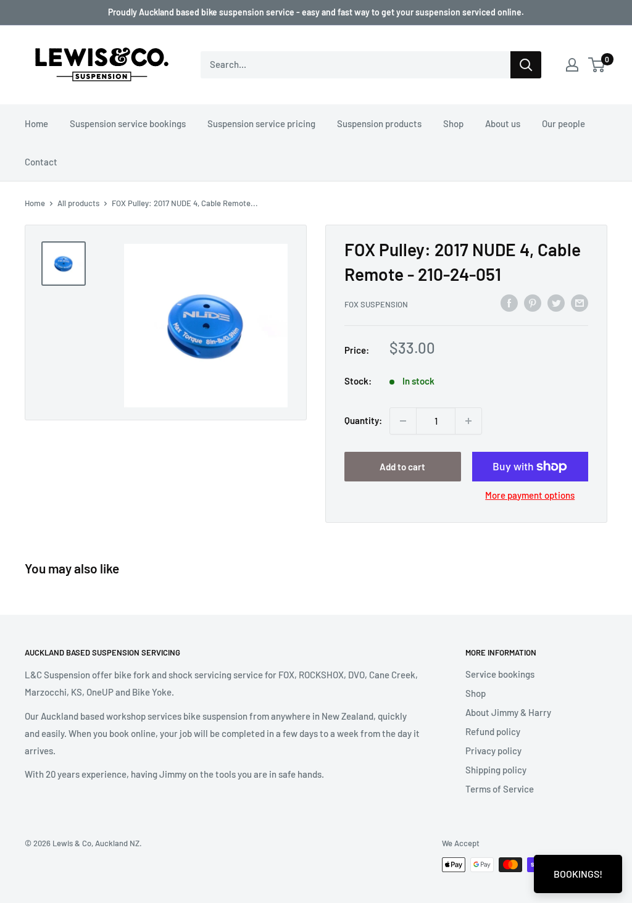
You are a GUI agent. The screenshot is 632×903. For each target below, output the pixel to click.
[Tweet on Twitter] (556, 302)
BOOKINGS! (578, 874)
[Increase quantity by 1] (468, 421)
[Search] (525, 64)
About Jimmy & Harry (508, 712)
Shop (453, 123)
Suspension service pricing (261, 123)
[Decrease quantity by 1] (403, 421)
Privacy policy (493, 750)
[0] (597, 64)
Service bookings (499, 674)
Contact (41, 161)
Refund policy (492, 731)
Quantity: (363, 420)
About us (502, 123)
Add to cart (402, 466)
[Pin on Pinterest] (532, 302)
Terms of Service (499, 788)
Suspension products (379, 123)
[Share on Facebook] (509, 302)
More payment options (530, 495)
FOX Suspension (376, 304)
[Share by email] (579, 302)
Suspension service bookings (128, 123)
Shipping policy (495, 769)
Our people (563, 123)
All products (78, 203)
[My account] (572, 65)
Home (36, 123)
